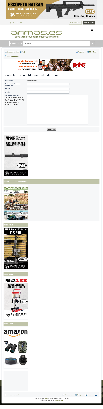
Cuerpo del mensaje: (12, 96)
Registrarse (90, 22)
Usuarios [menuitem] (90, 395)
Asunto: (7, 92)
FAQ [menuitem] (23, 52)
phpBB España (59, 400)
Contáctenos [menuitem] (69, 395)
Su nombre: (9, 88)
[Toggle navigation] (92, 30)
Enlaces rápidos (13, 52)
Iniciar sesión (76, 22)
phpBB (46, 398)
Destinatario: (9, 81)
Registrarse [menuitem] (82, 52)
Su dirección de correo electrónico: (13, 84)
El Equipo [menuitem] (80, 395)
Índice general (13, 395)
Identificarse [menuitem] (93, 52)
